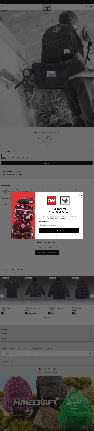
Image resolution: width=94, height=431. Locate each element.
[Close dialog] (80, 194)
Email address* (44, 221)
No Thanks (59, 235)
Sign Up (58, 230)
